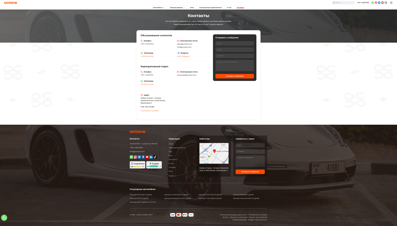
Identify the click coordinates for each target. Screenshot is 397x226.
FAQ (170, 152)
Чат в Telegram (183, 56)
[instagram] (376, 2)
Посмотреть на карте (150, 111)
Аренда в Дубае (141, 194)
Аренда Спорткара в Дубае (210, 198)
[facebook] (143, 157)
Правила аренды (239, 220)
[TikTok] (155, 157)
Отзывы (172, 167)
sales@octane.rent (184, 44)
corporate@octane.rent (186, 75)
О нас (171, 163)
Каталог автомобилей (258, 217)
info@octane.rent (184, 47)
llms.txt (225, 217)
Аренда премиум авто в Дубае (246, 198)
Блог (171, 155)
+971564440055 (147, 56)
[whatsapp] (372, 2)
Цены (171, 144)
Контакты (173, 159)
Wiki (170, 171)
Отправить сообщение (235, 76)
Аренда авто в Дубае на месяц (143, 202)
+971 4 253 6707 (147, 75)
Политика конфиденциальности (233, 215)
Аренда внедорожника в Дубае (177, 198)
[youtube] (382, 2)
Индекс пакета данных (257, 220)
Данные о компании (238, 217)
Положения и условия (257, 215)
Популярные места (177, 148)
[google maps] (386, 2)
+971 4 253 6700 (363, 2)
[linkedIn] (151, 157)
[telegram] (379, 2)
